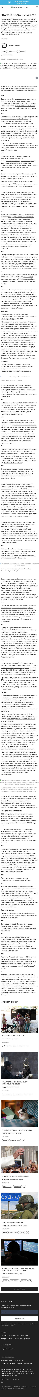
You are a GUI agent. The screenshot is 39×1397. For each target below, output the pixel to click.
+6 (27, 1232)
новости (4, 51)
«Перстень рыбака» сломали (15, 1176)
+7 (26, 1046)
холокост (22, 51)
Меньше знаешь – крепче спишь (17, 1130)
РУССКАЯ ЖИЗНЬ (14, 1336)
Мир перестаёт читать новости (12, 1133)
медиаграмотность (15, 1140)
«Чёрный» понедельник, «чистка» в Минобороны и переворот (18, 1270)
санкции (21, 1046)
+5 (30, 1094)
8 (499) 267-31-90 (19, 1360)
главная (3, 59)
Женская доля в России (13, 1036)
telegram (3, 1349)
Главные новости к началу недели (13, 1273)
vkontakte (11, 1349)
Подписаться (19, 1318)
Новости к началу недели (10, 1039)
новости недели (18, 1094)
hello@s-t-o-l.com (6, 1360)
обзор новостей (13, 51)
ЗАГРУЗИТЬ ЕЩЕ (19, 1289)
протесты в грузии (6, 54)
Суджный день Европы (13, 1222)
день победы (17, 1186)
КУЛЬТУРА (24, 1336)
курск (22, 1232)
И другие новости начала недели (12, 1179)
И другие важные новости (10, 1087)
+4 (30, 1280)
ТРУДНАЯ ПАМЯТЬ (7, 1339)
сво (15, 1046)
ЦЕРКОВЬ (4, 1336)
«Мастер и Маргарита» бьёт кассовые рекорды (14, 1083)
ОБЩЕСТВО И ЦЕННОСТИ (15, 59)
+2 (23, 1140)
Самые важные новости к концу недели (14, 1225)
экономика (23, 1280)
